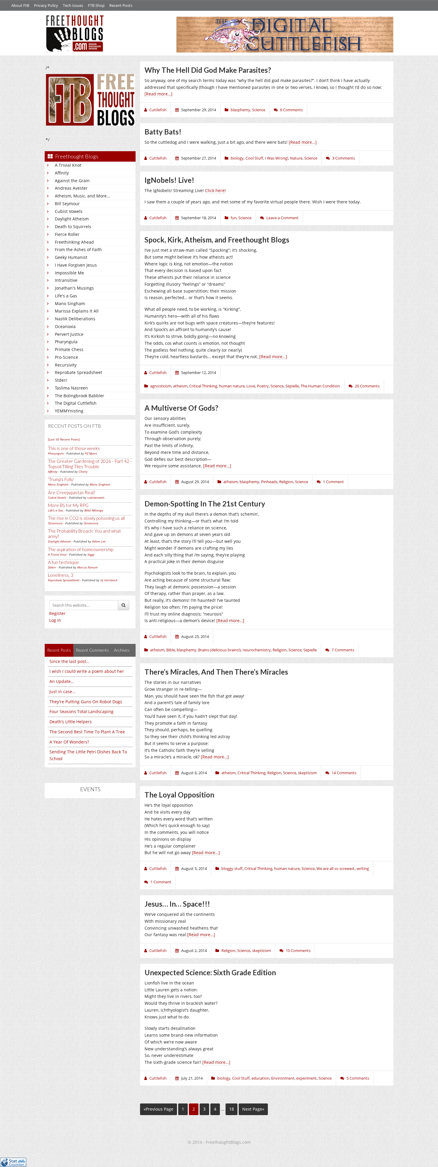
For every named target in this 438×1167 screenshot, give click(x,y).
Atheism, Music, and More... (82, 196)
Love (250, 386)
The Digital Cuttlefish (76, 403)
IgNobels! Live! (169, 180)
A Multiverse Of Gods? (181, 408)
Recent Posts (120, 5)
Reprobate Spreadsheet (78, 372)
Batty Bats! (163, 131)
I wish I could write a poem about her (86, 671)
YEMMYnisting (69, 411)
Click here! (215, 190)
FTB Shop (96, 5)
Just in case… (62, 691)
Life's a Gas (66, 296)
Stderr (61, 380)
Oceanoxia (65, 326)
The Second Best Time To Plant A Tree (87, 732)
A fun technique (63, 562)
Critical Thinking (203, 386)
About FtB (20, 5)
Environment (282, 1078)
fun (234, 217)
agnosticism (160, 386)
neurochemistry (257, 650)
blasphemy (240, 109)
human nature (232, 386)
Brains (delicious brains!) (219, 650)
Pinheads (269, 481)
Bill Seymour (67, 203)
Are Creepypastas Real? (71, 492)
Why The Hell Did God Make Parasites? (208, 70)
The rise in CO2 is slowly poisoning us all (86, 518)
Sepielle (292, 386)
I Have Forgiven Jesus (76, 265)
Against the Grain (72, 180)
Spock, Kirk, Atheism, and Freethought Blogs (217, 239)
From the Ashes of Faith (78, 249)
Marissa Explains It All (77, 311)
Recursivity (66, 365)
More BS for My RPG (68, 505)
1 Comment (333, 481)
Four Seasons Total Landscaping (81, 711)
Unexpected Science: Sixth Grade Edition (210, 972)
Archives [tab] (122, 650)
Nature (296, 158)
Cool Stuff (254, 158)
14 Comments (344, 772)
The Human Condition (320, 386)
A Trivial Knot (68, 165)
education (260, 1078)
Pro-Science (66, 357)
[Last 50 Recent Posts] (64, 439)
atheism (180, 386)
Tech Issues (73, 5)
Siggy (91, 554)
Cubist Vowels (69, 211)
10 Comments (298, 950)
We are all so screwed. (335, 868)
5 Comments (358, 1078)
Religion (286, 481)
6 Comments (291, 109)
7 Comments (343, 650)
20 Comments (367, 386)
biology (237, 158)
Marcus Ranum (87, 567)
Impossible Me (69, 273)
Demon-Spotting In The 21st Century (205, 503)
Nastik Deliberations (75, 318)
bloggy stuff (232, 868)
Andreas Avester (71, 188)
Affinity (62, 173)
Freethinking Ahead (74, 242)
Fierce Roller (67, 234)
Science (258, 109)
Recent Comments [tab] (92, 650)
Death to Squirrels (73, 226)
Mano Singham (70, 303)
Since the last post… (69, 661)
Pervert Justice (69, 334)
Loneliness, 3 (60, 575)
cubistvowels (95, 497)
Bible (170, 650)
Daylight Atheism (72, 219)
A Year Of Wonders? (69, 742)
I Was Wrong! (276, 158)
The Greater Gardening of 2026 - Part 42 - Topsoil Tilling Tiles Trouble (90, 463)
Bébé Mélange (93, 510)
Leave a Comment (282, 217)
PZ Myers (91, 453)
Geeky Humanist (71, 257)
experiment (306, 1078)
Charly (83, 471)
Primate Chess (69, 349)
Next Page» (253, 1109)
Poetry (263, 386)
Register (57, 613)
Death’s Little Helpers (70, 721)
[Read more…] (159, 94)
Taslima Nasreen (71, 388)
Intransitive (66, 280)
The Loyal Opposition (179, 794)
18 (231, 1109)
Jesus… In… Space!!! (177, 903)
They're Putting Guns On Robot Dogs (85, 701)
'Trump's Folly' (61, 479)
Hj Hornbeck (108, 580)
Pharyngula (66, 341)
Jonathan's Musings (74, 288)
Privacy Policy (46, 5)
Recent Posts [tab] (59, 650)
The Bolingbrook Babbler (79, 395)
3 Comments (343, 158)
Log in (55, 620)
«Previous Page (158, 1109)
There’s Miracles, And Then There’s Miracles (216, 671)
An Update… (61, 681)
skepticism (307, 772)
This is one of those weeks (74, 448)
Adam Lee (98, 541)
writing (363, 868)
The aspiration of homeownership (80, 549)
